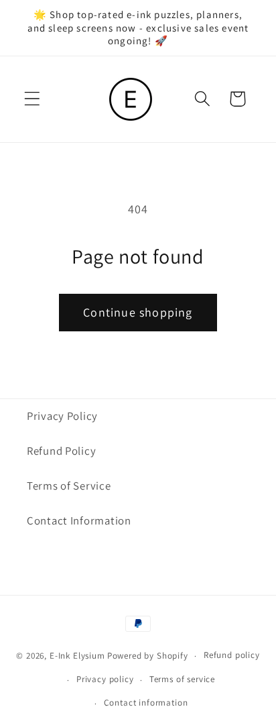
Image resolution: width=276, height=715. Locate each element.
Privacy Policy (62, 415)
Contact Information (79, 520)
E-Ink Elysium (77, 655)
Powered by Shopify (147, 655)
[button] (32, 99)
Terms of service (182, 679)
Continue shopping (137, 312)
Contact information (146, 702)
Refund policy (232, 655)
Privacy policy (105, 679)
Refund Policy (61, 450)
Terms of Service (69, 485)
